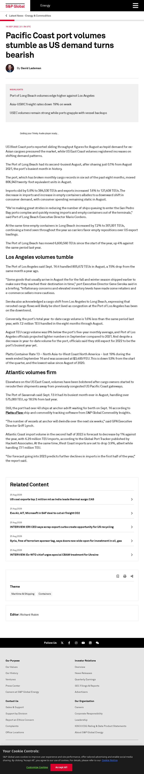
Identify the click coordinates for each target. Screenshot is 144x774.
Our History (12, 673)
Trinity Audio (38, 133)
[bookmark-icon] (118, 576)
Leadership (81, 719)
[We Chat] (97, 643)
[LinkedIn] (90, 643)
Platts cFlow (15, 413)
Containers (45, 593)
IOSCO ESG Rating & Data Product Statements (100, 726)
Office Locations (15, 732)
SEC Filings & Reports (87, 685)
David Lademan (31, 68)
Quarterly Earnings (85, 679)
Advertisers (81, 691)
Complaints (12, 726)
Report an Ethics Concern (20, 719)
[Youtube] (83, 643)
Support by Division (16, 713)
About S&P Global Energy (89, 732)
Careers (79, 707)
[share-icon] (132, 576)
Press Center (13, 685)
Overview (80, 667)
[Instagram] (76, 643)
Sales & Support (15, 707)
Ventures (11, 679)
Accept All (61, 767)
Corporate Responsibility (89, 713)
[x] (62, 643)
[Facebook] (69, 643)
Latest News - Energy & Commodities (30, 15)
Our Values (12, 667)
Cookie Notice (110, 760)
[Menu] (135, 5)
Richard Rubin (29, 614)
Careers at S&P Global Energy (22, 691)
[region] (72, 760)
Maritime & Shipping (22, 593)
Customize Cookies (37, 767)
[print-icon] (125, 576)
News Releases (83, 673)
